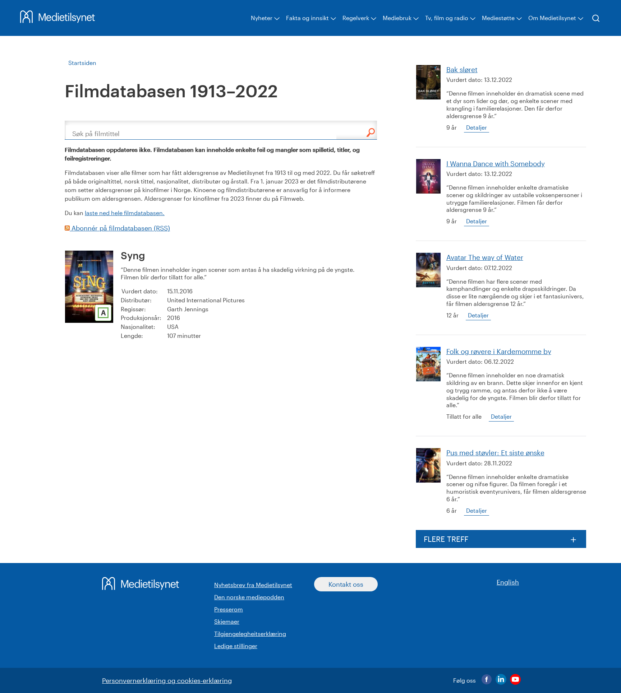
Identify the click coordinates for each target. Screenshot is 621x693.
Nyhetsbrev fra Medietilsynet (253, 584)
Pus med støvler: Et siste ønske (495, 452)
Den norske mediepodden (249, 597)
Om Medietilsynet (552, 17)
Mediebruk (397, 17)
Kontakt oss (345, 584)
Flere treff (446, 538)
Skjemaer (226, 621)
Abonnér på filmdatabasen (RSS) (120, 228)
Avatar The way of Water (484, 257)
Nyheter (261, 17)
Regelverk (355, 17)
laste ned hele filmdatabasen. (125, 212)
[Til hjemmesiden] (57, 20)
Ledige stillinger (235, 645)
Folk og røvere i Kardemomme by (498, 351)
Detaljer (476, 127)
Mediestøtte (498, 17)
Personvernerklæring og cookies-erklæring (167, 680)
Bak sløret (462, 69)
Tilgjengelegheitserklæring (250, 633)
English (508, 582)
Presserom (228, 609)
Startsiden (82, 62)
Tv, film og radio (446, 17)
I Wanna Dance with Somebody (495, 163)
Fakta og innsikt (307, 17)
